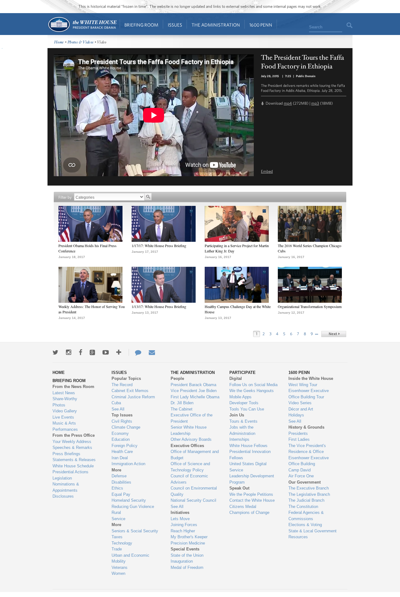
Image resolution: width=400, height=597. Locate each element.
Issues (175, 24)
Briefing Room (141, 24)
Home (82, 24)
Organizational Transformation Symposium (310, 306)
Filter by (65, 197)
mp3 (315, 103)
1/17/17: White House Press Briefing (159, 245)
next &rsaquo (333, 334)
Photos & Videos (81, 42)
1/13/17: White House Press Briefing (159, 306)
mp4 (288, 103)
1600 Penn (260, 24)
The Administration (216, 24)
